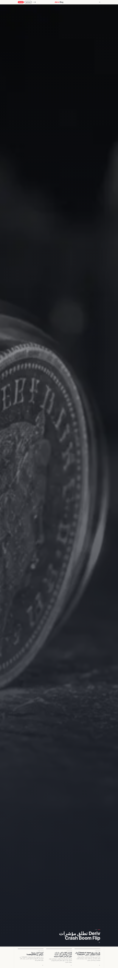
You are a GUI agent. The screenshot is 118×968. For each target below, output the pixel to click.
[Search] (99, 2)
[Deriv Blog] (59, 2)
